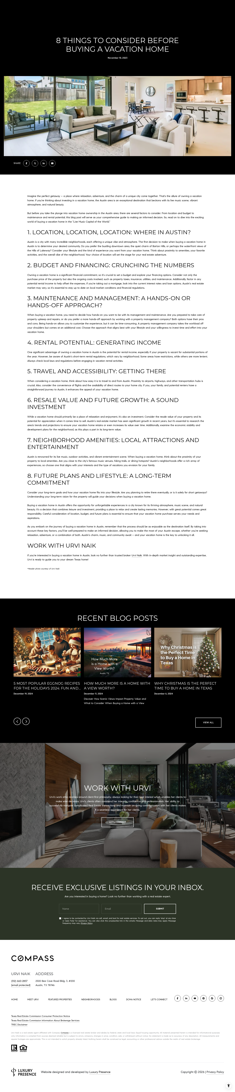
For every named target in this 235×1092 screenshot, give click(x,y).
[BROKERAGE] (221, 998)
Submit (160, 908)
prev (17, 721)
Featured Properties (60, 999)
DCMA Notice (133, 999)
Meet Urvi (33, 999)
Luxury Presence (99, 1072)
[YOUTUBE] (195, 998)
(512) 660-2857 (19, 980)
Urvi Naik (137, 555)
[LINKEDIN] (186, 998)
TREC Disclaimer (19, 1024)
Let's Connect (159, 999)
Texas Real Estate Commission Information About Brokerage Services (45, 1020)
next (26, 721)
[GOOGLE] (212, 998)
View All (208, 722)
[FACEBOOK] (177, 998)
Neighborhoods (90, 999)
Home (14, 999)
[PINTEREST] (203, 998)
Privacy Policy (86, 923)
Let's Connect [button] (117, 822)
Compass (65, 1032)
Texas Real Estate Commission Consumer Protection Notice (40, 1016)
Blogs (113, 999)
